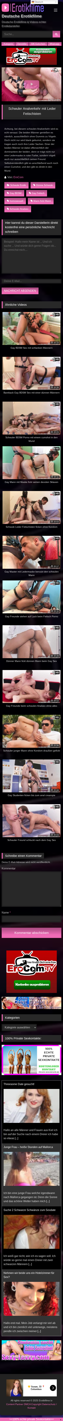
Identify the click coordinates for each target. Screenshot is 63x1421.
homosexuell (16, 201)
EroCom (18, 177)
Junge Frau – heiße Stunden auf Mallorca (28, 1084)
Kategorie (8, 44)
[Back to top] (52, 1411)
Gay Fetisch (38, 193)
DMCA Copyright (33, 1404)
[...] (48, 1138)
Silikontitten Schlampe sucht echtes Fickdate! (30, 1277)
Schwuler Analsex (19, 209)
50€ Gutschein (38, 44)
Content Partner (15, 1404)
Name (6, 912)
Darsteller (22, 44)
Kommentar (8, 868)
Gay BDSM (16, 193)
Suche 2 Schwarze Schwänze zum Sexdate (30, 1147)
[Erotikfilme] (26, 8)
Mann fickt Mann (42, 201)
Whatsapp (54, 44)
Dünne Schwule (44, 185)
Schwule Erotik (18, 185)
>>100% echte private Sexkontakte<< (31, 1419)
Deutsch (38, 2)
